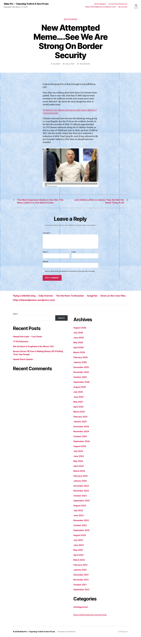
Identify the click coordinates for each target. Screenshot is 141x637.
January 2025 (80, 421)
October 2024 (80, 436)
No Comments (85, 64)
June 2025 (78, 397)
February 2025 (80, 416)
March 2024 (79, 471)
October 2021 (80, 584)
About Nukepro (100, 4)
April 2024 (78, 466)
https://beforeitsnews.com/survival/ (90, 614)
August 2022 (79, 535)
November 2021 (81, 579)
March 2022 (79, 560)
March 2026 (79, 352)
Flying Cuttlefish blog (24, 295)
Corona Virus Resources (117, 4)
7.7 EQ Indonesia (20, 341)
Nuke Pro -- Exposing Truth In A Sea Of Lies (26, 4)
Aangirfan (92, 295)
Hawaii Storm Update (23, 359)
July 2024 (78, 451)
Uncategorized (70, 19)
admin (58, 64)
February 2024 (80, 476)
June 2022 (78, 545)
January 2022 (80, 570)
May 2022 (78, 550)
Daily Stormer (45, 295)
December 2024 (81, 426)
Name (45, 252)
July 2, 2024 (70, 64)
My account (122, 7)
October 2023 (80, 496)
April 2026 (78, 347)
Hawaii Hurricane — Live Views (27, 336)
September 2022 (81, 530)
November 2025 (81, 372)
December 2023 (81, 486)
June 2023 (78, 515)
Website (45, 261)
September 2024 (81, 441)
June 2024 (78, 456)
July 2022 (78, 540)
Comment (47, 233)
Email (73, 252)
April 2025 (78, 407)
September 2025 (81, 382)
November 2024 (81, 431)
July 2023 (78, 510)
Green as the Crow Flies (113, 295)
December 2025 (81, 367)
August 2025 (79, 387)
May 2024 (78, 461)
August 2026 (79, 328)
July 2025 (78, 392)
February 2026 (80, 357)
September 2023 (81, 500)
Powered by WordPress (66, 632)
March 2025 (79, 412)
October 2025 (80, 377)
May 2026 (78, 342)
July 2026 (78, 332)
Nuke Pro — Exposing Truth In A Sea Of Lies (37, 632)
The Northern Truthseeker (70, 295)
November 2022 (81, 520)
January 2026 (80, 362)
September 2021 (81, 589)
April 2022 (78, 555)
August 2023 (79, 505)
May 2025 (78, 402)
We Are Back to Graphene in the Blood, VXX (33, 346)
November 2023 (81, 491)
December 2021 (81, 575)
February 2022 (80, 565)
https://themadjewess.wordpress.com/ (100, 7)
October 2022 (80, 525)
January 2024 (80, 481)
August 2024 (79, 446)
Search (15, 314)
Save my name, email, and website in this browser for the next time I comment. (70, 271)
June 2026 (78, 337)
